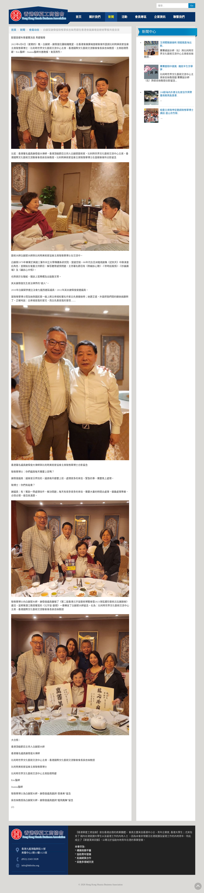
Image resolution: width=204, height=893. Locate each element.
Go (191, 5)
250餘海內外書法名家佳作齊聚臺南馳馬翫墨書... (176, 94)
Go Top (198, 886)
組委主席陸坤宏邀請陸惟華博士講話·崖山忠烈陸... (176, 111)
